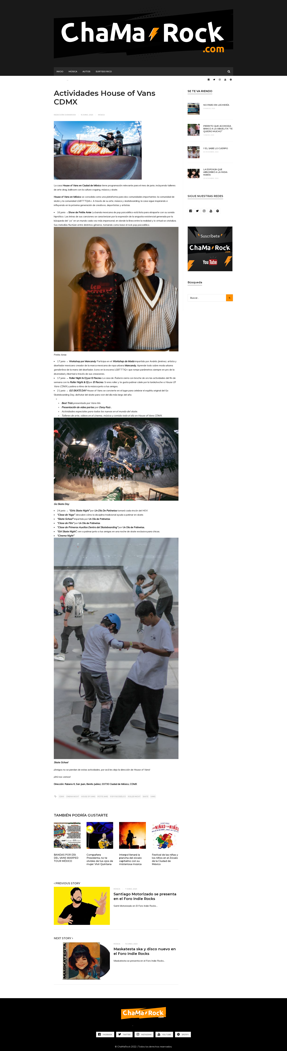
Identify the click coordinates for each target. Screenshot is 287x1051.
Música (101, 115)
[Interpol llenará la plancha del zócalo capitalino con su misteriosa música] (132, 835)
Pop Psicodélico (118, 796)
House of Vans (88, 796)
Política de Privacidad (149, 1026)
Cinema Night (72, 796)
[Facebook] (208, 79)
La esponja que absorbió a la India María (215, 172)
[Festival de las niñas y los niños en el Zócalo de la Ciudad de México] (165, 835)
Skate (145, 796)
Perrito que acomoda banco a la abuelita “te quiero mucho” (218, 129)
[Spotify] (230, 79)
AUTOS (86, 71)
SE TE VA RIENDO (200, 91)
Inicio (60, 71)
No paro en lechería (216, 105)
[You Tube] (225, 79)
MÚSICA (73, 71)
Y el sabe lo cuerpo (215, 148)
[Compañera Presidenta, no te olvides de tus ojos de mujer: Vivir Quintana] (100, 835)
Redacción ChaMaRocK (65, 115)
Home (126, 1026)
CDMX (61, 796)
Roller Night (134, 796)
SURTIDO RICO (104, 71)
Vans (153, 796)
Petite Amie (102, 796)
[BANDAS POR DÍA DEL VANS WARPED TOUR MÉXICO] (67, 835)
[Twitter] (214, 79)
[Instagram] (219, 79)
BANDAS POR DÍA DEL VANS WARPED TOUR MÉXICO (66, 857)
